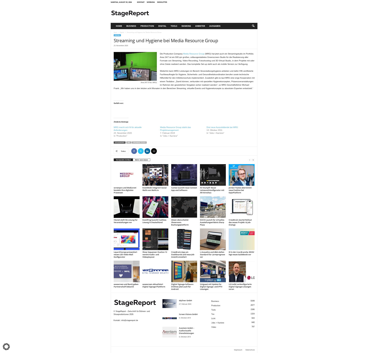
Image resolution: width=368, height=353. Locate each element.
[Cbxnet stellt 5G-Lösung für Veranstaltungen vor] (127, 207)
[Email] (154, 151)
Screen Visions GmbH (188, 314)
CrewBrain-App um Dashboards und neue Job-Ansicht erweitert (183, 254)
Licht (213, 318)
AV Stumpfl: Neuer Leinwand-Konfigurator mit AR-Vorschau (212, 190)
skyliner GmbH (185, 300)
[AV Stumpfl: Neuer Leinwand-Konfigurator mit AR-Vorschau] (213, 175)
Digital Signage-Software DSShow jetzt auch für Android (182, 286)
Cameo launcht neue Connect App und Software (184, 188)
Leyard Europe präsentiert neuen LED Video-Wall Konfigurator (125, 254)
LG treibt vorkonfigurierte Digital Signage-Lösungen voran (240, 286)
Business (131, 26)
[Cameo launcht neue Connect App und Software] (184, 175)
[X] (141, 151)
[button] (253, 26)
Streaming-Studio (139, 142)
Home (119, 26)
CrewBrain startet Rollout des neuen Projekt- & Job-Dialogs (240, 222)
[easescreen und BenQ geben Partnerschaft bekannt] (127, 271)
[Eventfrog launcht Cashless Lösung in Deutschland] (155, 207)
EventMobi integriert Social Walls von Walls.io (154, 188)
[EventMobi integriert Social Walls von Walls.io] (155, 175)
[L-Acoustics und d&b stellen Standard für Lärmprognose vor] (213, 239)
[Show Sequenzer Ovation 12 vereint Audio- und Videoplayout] (155, 239)
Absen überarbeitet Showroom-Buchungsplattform (180, 222)
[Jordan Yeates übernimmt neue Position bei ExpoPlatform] (242, 175)
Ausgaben (214, 26)
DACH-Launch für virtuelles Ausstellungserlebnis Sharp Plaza (212, 222)
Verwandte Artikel (123, 160)
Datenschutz (250, 350)
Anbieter (200, 26)
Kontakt (140, 2)
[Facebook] (134, 151)
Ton (212, 314)
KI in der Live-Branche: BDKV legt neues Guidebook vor (241, 253)
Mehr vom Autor (141, 160)
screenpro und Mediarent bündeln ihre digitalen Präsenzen (125, 190)
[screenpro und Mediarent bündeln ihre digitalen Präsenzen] (127, 175)
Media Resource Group (193, 54)
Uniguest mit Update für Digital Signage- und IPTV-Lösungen (211, 286)
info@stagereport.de (129, 320)
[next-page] (253, 159)
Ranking (186, 26)
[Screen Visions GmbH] (169, 318)
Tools (174, 26)
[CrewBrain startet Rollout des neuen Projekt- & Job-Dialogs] (242, 207)
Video (213, 327)
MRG (128, 142)
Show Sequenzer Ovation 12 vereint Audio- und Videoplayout (154, 254)
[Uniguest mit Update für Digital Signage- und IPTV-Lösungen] (213, 271)
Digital (162, 26)
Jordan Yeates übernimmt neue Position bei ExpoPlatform (240, 190)
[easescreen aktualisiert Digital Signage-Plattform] (155, 271)
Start (115, 32)
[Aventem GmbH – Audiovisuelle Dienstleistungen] (169, 332)
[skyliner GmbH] (169, 304)
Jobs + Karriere (217, 323)
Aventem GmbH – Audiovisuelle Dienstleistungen (186, 330)
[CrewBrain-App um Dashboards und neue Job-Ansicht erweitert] (184, 239)
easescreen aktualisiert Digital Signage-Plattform (153, 285)
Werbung (151, 2)
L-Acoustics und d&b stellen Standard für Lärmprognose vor (212, 254)
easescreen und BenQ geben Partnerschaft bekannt (126, 285)
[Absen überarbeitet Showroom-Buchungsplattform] (184, 207)
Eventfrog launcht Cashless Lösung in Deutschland (154, 221)
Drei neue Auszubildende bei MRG (222, 127)
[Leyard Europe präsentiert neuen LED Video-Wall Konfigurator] (127, 239)
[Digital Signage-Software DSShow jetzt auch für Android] (184, 271)
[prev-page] (249, 159)
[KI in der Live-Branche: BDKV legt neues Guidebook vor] (242, 239)
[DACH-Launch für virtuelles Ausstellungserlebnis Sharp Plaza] (213, 207)
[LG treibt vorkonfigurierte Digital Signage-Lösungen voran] (242, 271)
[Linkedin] (147, 151)
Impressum (238, 350)
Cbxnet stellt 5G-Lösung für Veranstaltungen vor (126, 221)
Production (147, 26)
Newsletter (162, 2)
